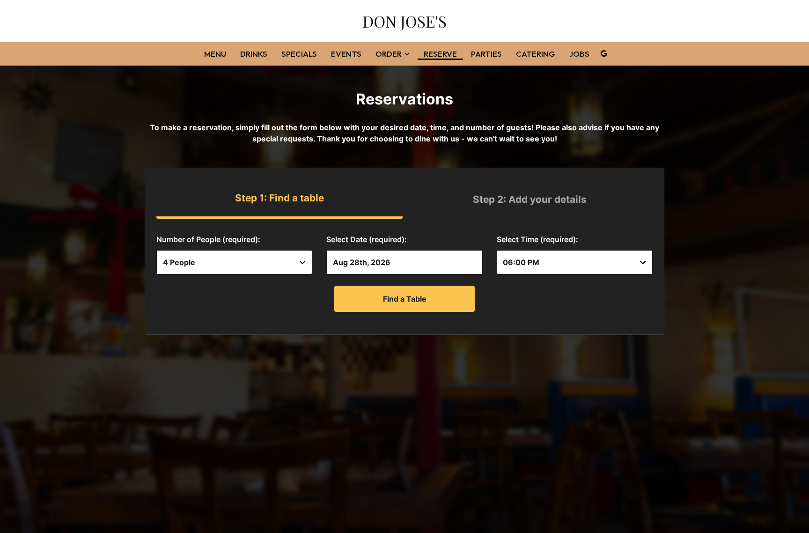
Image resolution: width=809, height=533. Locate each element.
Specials (299, 54)
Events (346, 54)
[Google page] (603, 53)
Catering (535, 54)
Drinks (253, 54)
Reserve (440, 54)
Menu (215, 54)
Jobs (579, 54)
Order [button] (389, 54)
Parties (486, 54)
